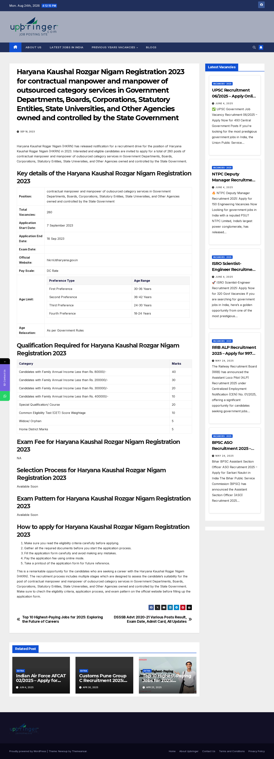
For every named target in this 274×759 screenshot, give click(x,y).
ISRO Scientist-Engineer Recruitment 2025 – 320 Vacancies (234, 269)
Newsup (63, 751)
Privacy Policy (256, 751)
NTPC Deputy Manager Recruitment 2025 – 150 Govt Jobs (234, 180)
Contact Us (208, 751)
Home (172, 751)
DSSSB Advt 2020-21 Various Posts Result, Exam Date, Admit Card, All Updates (150, 619)
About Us (34, 47)
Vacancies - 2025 (222, 84)
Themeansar (79, 751)
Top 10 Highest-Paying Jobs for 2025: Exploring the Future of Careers (62, 619)
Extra (20, 671)
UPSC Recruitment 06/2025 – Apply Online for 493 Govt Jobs (235, 96)
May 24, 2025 (224, 360)
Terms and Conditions (232, 751)
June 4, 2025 (224, 103)
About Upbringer (189, 751)
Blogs (151, 47)
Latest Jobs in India (67, 47)
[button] (254, 47)
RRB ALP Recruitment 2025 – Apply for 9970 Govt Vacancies (234, 353)
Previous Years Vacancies (114, 47)
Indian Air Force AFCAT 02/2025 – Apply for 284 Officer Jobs (41, 680)
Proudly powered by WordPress (28, 751)
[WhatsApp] (5, 396)
